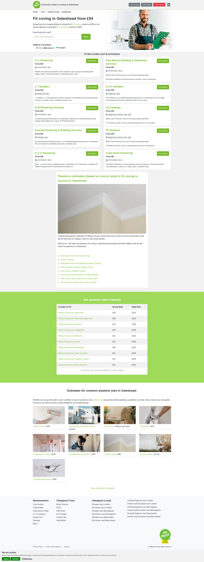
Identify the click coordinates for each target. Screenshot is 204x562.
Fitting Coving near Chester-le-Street (73, 359)
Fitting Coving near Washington (71, 347)
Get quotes (92, 61)
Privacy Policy (38, 547)
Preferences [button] (27, 559)
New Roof (61, 511)
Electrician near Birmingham (104, 514)
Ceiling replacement (42, 479)
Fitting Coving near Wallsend (70, 336)
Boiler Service (62, 504)
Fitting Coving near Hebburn (70, 324)
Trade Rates (146, 5)
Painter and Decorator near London (142, 504)
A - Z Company (39, 514)
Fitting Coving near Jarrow (69, 342)
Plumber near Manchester (103, 517)
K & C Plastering (45, 153)
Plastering (144, 426)
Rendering (109, 426)
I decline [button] (15, 559)
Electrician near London (102, 508)
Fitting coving (110, 454)
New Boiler (61, 520)
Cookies (67, 547)
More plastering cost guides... (103, 488)
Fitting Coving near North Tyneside (72, 365)
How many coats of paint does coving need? (79, 279)
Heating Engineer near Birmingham (142, 507)
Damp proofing (146, 454)
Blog (35, 524)
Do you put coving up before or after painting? (80, 275)
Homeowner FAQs (40, 511)
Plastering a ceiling (42, 454)
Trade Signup (159, 5)
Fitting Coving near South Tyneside (72, 353)
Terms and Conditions (53, 547)
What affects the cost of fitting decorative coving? (81, 263)
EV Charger (61, 514)
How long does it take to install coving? (77, 267)
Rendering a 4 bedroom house (82, 426)
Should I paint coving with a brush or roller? (79, 282)
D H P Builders (115, 86)
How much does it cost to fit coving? (75, 256)
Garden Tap (61, 517)
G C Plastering (63, 27)
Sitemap (36, 520)
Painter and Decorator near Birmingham (144, 510)
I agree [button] (6, 559)
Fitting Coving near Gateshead (71, 313)
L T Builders (42, 86)
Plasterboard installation (79, 454)
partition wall (98, 400)
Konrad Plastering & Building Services (58, 130)
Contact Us (37, 517)
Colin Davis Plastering (119, 153)
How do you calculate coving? (73, 271)
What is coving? (67, 260)
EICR (59, 508)
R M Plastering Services (49, 107)
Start (86, 36)
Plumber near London (101, 504)
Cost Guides (134, 5)
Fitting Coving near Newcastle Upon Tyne (75, 318)
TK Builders (113, 130)
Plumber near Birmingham (103, 511)
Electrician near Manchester (103, 520)
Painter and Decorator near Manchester (143, 517)
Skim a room (39, 426)
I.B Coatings (77, 24)
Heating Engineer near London (140, 500)
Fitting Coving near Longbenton (71, 330)
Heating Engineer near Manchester (142, 513)
